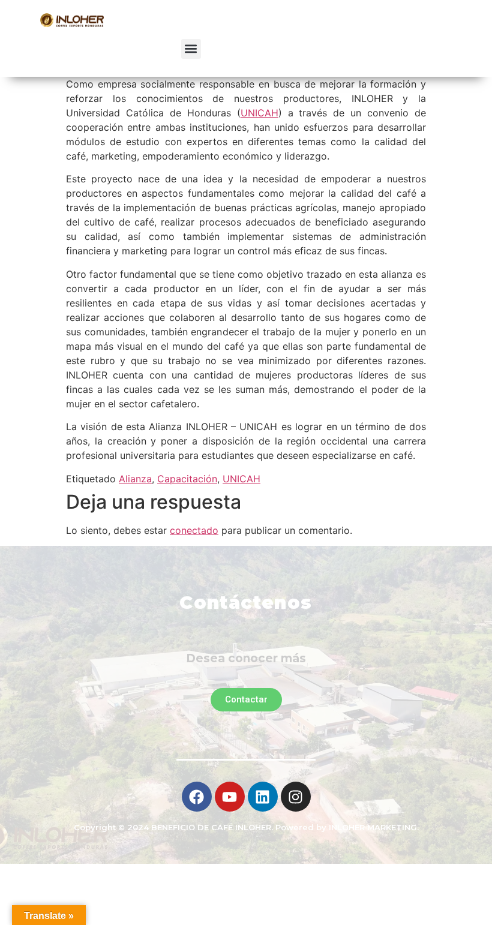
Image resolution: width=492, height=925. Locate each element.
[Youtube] (230, 797)
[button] (191, 49)
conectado (194, 530)
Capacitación (187, 479)
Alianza (135, 479)
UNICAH (259, 113)
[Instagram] (296, 797)
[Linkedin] (263, 797)
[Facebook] (197, 797)
